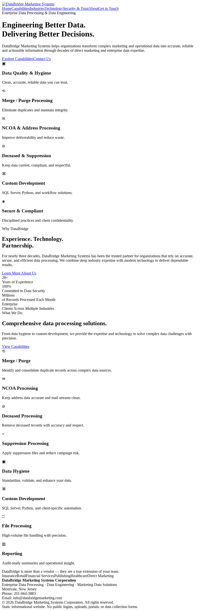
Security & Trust (75, 8)
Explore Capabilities (17, 59)
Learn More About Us (19, 273)
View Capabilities (15, 346)
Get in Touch (108, 8)
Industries (37, 8)
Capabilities (21, 8)
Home (7, 8)
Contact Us (42, 59)
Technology (54, 8)
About (93, 8)
